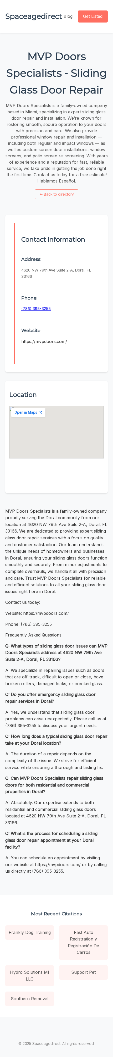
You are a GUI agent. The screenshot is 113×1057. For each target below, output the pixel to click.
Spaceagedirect (33, 16)
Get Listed (92, 16)
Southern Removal (29, 998)
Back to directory (56, 194)
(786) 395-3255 (36, 308)
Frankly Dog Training (30, 932)
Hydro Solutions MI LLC (29, 976)
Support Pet (83, 972)
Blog (68, 16)
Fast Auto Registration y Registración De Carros (83, 942)
